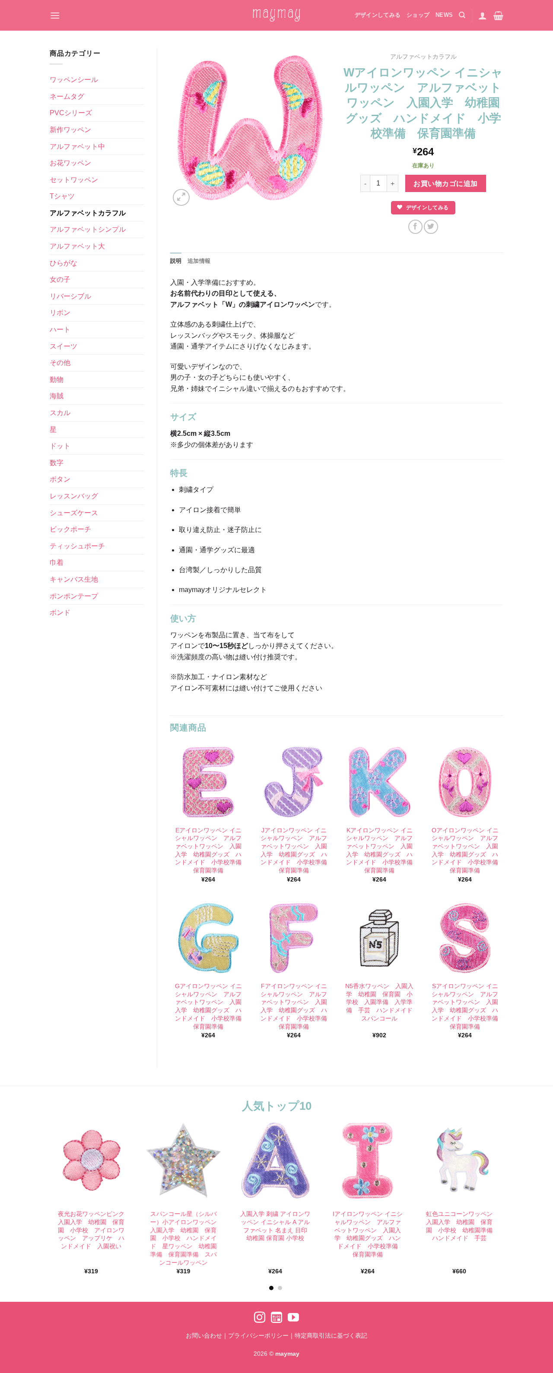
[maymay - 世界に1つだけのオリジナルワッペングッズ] (276, 15)
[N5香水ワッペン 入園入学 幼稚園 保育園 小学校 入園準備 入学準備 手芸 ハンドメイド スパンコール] (379, 938)
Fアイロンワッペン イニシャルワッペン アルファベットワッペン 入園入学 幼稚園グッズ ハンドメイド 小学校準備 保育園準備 (294, 1006)
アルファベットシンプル (88, 229)
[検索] (462, 15)
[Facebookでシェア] (415, 227)
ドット (60, 446)
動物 (57, 379)
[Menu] (55, 15)
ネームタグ (67, 96)
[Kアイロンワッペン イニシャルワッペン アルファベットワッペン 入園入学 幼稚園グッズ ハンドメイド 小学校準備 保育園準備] (379, 781)
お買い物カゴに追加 (445, 183)
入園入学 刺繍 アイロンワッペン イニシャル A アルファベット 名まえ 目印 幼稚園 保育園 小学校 (276, 1226)
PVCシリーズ (71, 113)
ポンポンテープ (74, 596)
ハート (60, 329)
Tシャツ (62, 196)
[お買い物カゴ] (498, 15)
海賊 (57, 396)
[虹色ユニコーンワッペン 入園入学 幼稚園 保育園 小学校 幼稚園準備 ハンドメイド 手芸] (459, 1160)
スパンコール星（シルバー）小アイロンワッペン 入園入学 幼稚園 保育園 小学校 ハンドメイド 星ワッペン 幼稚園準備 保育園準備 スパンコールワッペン (184, 1238)
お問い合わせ (204, 1335)
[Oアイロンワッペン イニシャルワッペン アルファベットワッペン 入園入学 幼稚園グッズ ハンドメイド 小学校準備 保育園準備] (464, 781)
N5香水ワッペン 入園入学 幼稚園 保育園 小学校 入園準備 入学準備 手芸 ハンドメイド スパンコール (379, 1002)
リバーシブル (70, 296)
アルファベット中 (77, 146)
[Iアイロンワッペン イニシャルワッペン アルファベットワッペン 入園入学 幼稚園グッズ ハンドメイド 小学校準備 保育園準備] (367, 1160)
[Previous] (40, 1182)
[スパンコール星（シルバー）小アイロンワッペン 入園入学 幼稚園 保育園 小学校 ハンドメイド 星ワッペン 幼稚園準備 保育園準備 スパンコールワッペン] (183, 1160)
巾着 (57, 562)
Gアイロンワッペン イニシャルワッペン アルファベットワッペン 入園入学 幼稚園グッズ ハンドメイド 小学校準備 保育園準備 (208, 1006)
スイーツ (63, 346)
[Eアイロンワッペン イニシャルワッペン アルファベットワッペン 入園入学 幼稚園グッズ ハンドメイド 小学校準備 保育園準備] (208, 781)
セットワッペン (74, 179)
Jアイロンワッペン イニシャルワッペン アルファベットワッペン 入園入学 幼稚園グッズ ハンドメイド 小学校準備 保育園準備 (294, 850)
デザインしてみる (377, 15)
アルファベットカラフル (88, 213)
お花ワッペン (70, 163)
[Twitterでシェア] (431, 227)
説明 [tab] (176, 261)
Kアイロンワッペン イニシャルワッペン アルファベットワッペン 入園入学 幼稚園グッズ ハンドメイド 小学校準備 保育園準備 (379, 850)
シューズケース (74, 512)
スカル (60, 412)
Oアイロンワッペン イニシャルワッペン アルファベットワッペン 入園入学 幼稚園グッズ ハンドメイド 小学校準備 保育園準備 (465, 850)
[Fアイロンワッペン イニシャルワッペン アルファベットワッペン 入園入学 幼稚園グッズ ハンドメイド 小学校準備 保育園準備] (293, 938)
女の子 (60, 279)
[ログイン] (482, 15)
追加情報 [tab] (199, 261)
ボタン (60, 479)
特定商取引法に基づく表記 (331, 1335)
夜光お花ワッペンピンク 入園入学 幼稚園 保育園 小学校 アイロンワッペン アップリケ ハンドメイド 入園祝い (92, 1230)
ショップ (418, 15)
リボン (60, 312)
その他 (60, 362)
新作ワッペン (70, 129)
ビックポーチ (70, 529)
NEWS (444, 15)
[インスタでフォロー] (259, 1318)
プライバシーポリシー (258, 1335)
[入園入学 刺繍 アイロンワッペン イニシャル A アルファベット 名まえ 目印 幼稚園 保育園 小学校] (275, 1160)
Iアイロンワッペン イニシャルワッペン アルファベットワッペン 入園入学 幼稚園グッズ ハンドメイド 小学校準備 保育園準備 (368, 1234)
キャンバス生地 (74, 579)
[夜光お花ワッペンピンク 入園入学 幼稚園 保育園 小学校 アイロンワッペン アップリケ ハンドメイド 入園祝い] (91, 1160)
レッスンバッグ (74, 496)
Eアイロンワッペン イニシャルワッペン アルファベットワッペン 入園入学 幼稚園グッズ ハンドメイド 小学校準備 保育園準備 (208, 850)
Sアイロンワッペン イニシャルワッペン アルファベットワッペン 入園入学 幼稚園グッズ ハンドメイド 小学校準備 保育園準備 (465, 1006)
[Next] (510, 1182)
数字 (57, 462)
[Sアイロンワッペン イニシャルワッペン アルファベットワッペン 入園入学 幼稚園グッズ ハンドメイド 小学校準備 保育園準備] (464, 938)
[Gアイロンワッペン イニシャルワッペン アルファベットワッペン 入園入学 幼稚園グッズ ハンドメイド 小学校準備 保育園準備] (208, 938)
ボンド (60, 612)
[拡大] (181, 197)
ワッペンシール (74, 79)
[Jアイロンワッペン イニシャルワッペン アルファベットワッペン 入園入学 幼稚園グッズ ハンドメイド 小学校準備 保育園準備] (293, 781)
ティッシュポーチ (77, 546)
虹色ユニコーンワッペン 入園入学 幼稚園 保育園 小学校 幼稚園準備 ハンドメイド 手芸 (460, 1226)
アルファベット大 (77, 246)
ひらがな (63, 263)
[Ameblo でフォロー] (276, 1318)
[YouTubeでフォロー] (293, 1318)
